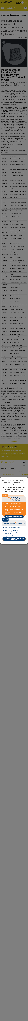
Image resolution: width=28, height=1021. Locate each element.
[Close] (24, 482)
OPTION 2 (5, 520)
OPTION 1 (5, 495)
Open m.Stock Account (14, 516)
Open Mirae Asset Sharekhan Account (14, 539)
